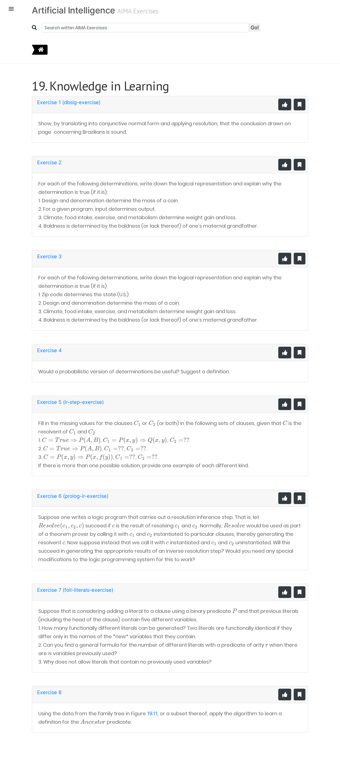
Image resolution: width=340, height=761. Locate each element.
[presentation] (137, 423)
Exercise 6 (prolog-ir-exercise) (73, 496)
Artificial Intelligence (73, 10)
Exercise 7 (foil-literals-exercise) (75, 590)
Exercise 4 (49, 350)
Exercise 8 (49, 692)
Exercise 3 (49, 256)
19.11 (152, 714)
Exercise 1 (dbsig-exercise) (69, 102)
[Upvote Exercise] (284, 104)
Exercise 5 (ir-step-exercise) (70, 402)
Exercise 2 (49, 163)
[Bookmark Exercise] (299, 104)
